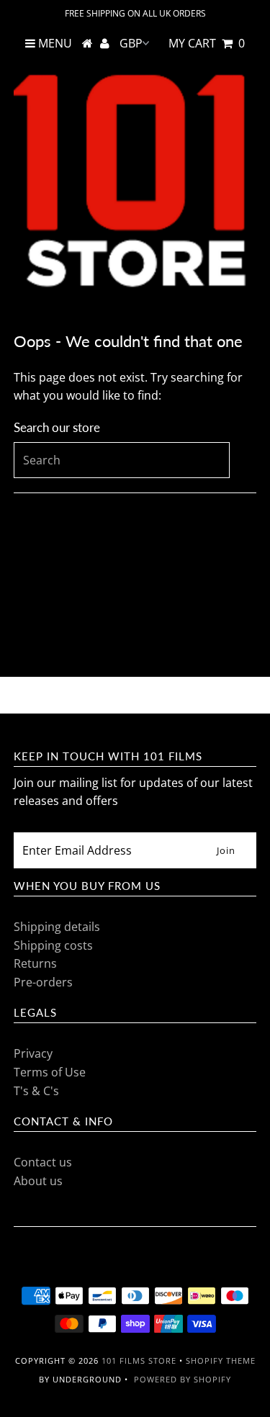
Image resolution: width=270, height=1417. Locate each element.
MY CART (206, 43)
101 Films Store (139, 1360)
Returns (35, 963)
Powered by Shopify (182, 1379)
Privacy (33, 1053)
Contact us (43, 1162)
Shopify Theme (221, 1360)
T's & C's (36, 1091)
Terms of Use (50, 1072)
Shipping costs (53, 945)
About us (38, 1181)
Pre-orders (43, 982)
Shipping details (57, 927)
